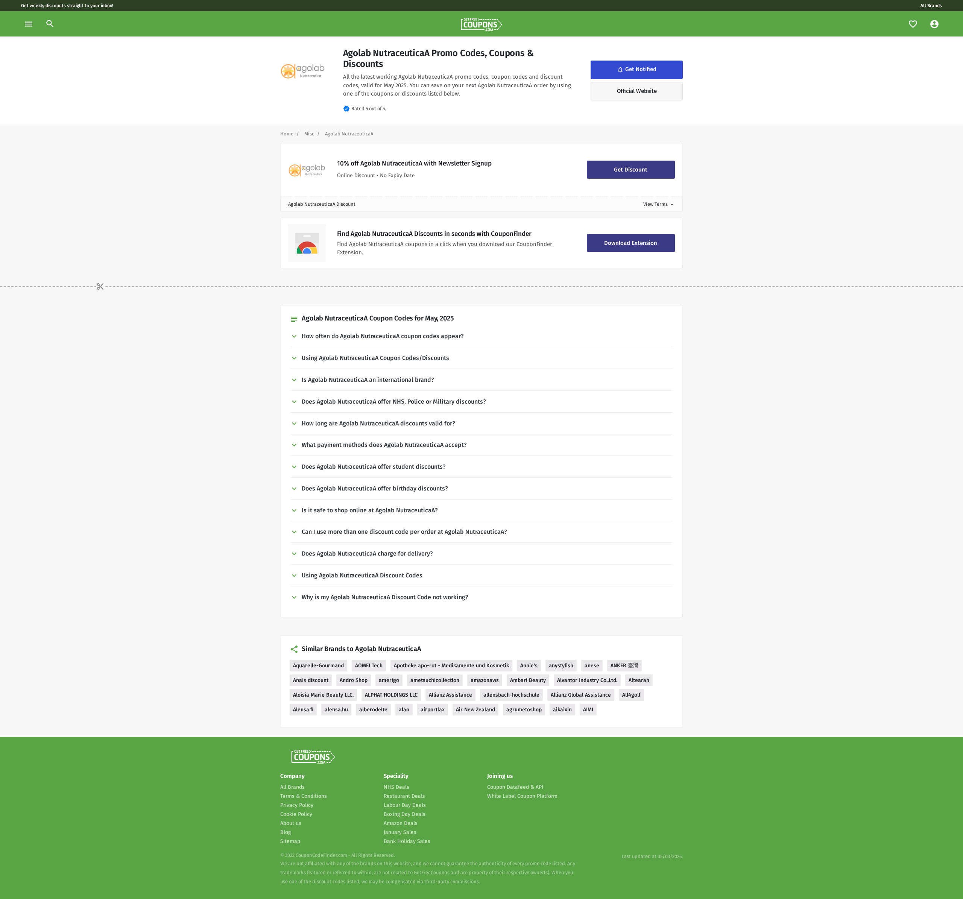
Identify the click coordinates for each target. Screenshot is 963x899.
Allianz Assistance (450, 695)
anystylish (561, 665)
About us (290, 823)
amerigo (389, 680)
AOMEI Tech (369, 665)
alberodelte (373, 709)
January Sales (400, 832)
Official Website (637, 91)
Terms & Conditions (303, 796)
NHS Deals (396, 787)
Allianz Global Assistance (581, 695)
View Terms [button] (659, 204)
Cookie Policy (296, 814)
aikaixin (562, 709)
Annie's (529, 665)
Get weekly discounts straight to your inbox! (67, 5)
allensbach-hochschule (511, 695)
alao (404, 709)
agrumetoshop (524, 709)
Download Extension (630, 243)
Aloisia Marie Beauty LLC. (323, 695)
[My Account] (934, 23)
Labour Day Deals (405, 805)
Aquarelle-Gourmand (318, 665)
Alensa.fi (303, 709)
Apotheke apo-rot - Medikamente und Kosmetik (451, 665)
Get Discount (630, 169)
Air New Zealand (475, 709)
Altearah (639, 680)
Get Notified (636, 69)
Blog (285, 832)
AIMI (588, 709)
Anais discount (310, 680)
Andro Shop (354, 680)
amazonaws (485, 680)
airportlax (433, 709)
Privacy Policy (296, 805)
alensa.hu (336, 709)
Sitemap (290, 841)
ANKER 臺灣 (624, 665)
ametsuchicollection (434, 680)
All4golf (631, 695)
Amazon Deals (401, 823)
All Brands (931, 5)
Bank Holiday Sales (407, 841)
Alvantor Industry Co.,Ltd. (587, 680)
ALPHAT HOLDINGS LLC (391, 695)
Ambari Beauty (528, 680)
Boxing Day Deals (404, 814)
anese (592, 665)
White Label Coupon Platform (522, 796)
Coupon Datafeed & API (515, 787)
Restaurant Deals (404, 796)
